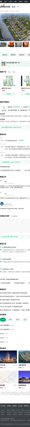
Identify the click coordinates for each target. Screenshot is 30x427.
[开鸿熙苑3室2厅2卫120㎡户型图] (8, 81)
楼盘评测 (21, 55)
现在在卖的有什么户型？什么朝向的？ (12, 170)
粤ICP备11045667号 (5, 420)
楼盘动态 (3, 134)
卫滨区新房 (15, 412)
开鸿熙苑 (17, 11)
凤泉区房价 (9, 414)
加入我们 (20, 406)
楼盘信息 (13, 55)
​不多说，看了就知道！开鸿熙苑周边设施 (11, 306)
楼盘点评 (3, 177)
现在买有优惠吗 (6, 283)
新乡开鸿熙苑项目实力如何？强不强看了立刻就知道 (14, 303)
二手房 (10, 1)
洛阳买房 (13, 410)
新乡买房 (2, 11)
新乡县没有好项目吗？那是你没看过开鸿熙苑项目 (13, 293)
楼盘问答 (3, 244)
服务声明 (26, 406)
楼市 (15, 1)
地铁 (10, 320)
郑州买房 (8, 410)
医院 (25, 320)
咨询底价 (8, 94)
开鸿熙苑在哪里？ (7, 259)
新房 (5, 1)
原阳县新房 (20, 412)
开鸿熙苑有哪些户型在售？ (9, 247)
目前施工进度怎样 (20, 283)
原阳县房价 (20, 414)
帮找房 (20, 1)
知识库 (26, 1)
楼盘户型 (3, 72)
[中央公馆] (8, 351)
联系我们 (14, 406)
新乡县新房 (12, 11)
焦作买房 (18, 410)
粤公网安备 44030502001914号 (19, 420)
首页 (1, 1)
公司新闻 (9, 406)
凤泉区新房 (9, 412)
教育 (17, 320)
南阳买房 (28, 410)
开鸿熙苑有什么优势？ (8, 269)
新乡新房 (7, 11)
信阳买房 (23, 410)
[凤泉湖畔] (8, 371)
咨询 (22, 140)
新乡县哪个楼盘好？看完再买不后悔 (10, 300)
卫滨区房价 (15, 414)
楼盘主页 (4, 55)
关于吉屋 (3, 406)
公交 (3, 320)
